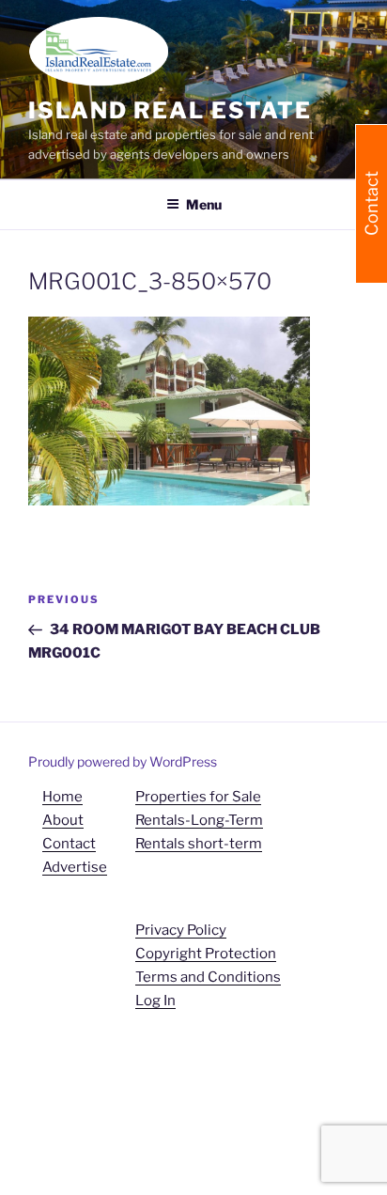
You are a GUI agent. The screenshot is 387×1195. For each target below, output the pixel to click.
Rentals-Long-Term (199, 820)
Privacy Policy (180, 930)
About (63, 820)
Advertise (74, 867)
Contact (69, 843)
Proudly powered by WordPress (122, 761)
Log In (155, 1000)
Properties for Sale (198, 796)
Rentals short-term (198, 843)
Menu (204, 204)
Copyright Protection (205, 953)
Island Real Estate (170, 110)
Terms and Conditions (208, 977)
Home (62, 796)
